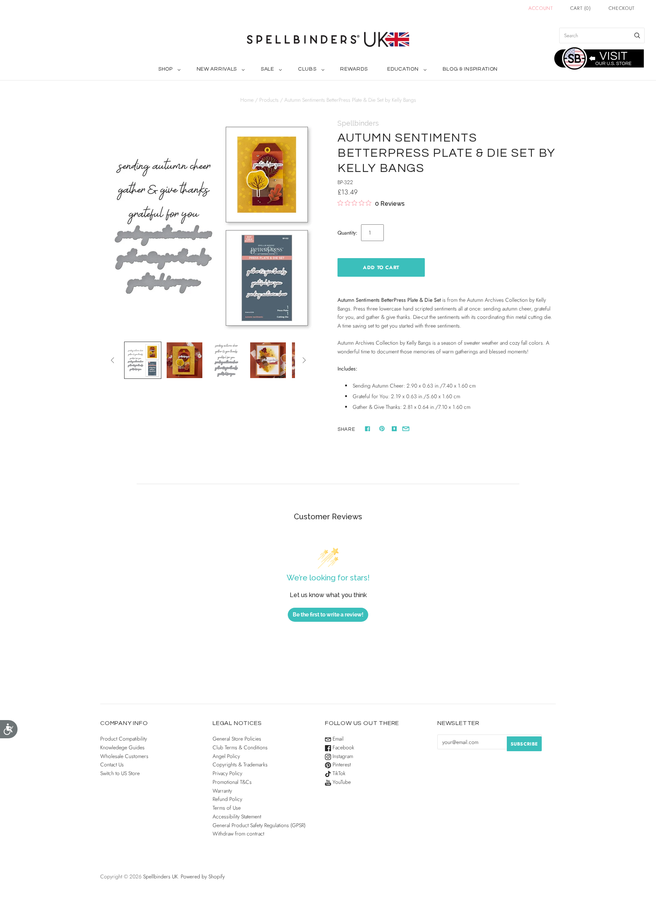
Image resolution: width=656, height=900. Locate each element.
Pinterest (341, 764)
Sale (267, 69)
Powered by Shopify (203, 876)
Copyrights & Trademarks (240, 764)
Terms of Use (227, 808)
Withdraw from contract (238, 833)
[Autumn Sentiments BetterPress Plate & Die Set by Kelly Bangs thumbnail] (142, 360)
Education (402, 69)
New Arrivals (217, 69)
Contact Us (112, 764)
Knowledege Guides (122, 747)
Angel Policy (226, 756)
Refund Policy (227, 799)
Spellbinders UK (160, 876)
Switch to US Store (120, 773)
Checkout (622, 8)
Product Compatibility (123, 738)
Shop (165, 69)
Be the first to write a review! (328, 615)
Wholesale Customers (124, 756)
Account (540, 8)
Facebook (342, 747)
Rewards (353, 69)
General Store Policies (237, 738)
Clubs (307, 69)
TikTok (338, 773)
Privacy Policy (227, 773)
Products (269, 100)
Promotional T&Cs (232, 782)
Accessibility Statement (237, 816)
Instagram (342, 756)
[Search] (637, 35)
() (580, 8)
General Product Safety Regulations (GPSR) (259, 825)
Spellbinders (358, 123)
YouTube (341, 782)
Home (247, 100)
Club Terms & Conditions (240, 747)
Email (337, 738)
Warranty (222, 790)
